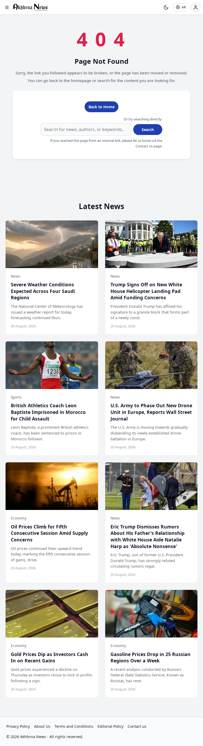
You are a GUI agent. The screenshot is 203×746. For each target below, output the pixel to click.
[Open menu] (7, 7)
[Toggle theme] (166, 7)
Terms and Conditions (73, 726)
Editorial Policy (110, 726)
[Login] (195, 7)
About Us (42, 726)
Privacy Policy (18, 726)
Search (148, 129)
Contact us (137, 726)
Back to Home (101, 106)
